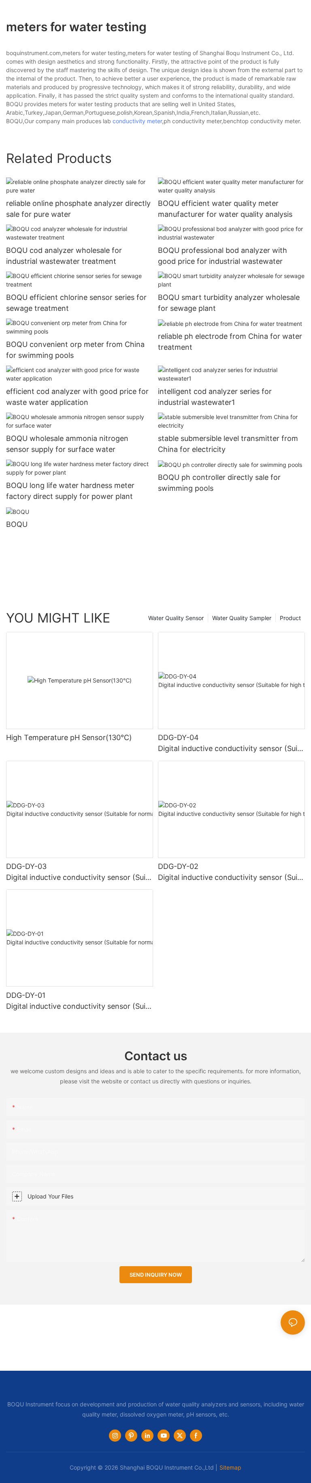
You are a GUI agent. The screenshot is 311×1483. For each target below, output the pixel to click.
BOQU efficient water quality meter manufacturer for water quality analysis (225, 208)
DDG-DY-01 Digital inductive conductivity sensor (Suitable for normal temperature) (79, 1001)
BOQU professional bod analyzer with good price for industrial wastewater (222, 255)
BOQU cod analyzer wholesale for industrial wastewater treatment (64, 255)
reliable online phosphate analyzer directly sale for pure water (78, 208)
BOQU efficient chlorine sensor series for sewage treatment (76, 302)
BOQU (17, 524)
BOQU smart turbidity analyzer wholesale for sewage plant (229, 302)
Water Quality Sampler (241, 617)
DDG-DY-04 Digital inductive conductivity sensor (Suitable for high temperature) (231, 743)
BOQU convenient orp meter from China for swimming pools (75, 350)
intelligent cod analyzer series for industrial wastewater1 (215, 397)
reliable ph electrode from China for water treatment (230, 341)
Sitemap (230, 1467)
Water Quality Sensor (176, 617)
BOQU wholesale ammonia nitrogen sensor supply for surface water (67, 444)
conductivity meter (137, 121)
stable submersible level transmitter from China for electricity (228, 444)
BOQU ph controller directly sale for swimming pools (219, 482)
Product (290, 617)
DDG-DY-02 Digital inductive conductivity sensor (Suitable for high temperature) (231, 872)
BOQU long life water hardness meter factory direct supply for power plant (70, 491)
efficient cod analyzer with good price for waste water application (77, 397)
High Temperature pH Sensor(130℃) (69, 737)
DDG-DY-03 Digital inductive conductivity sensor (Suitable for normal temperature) (79, 872)
